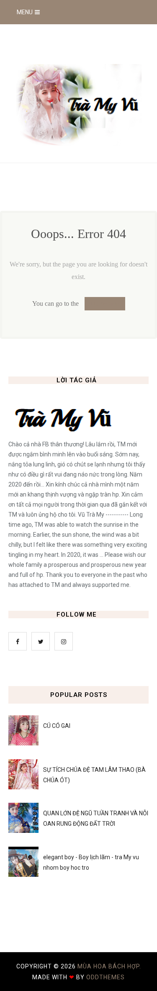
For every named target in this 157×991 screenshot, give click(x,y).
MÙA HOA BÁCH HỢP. (109, 966)
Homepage (104, 303)
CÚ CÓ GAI (56, 725)
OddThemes (105, 977)
